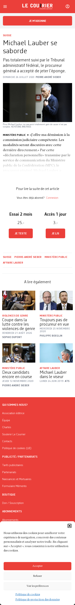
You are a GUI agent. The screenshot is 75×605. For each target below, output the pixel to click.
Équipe (6, 420)
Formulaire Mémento (14, 486)
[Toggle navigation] (5, 6)
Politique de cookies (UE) (16, 448)
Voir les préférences (38, 586)
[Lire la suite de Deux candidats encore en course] (18, 353)
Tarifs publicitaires (12, 465)
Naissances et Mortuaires (16, 479)
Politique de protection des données (37, 599)
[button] (69, 526)
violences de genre (15, 316)
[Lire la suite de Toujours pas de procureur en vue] (56, 300)
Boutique (8, 494)
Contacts (7, 441)
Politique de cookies (27, 594)
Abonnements (10, 520)
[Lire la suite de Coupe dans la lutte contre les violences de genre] (18, 300)
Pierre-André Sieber (28, 257)
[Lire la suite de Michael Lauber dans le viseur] (56, 353)
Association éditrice (13, 413)
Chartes (6, 427)
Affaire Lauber (13, 263)
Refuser (37, 576)
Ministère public (56, 257)
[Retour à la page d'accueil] (37, 6)
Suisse (7, 35)
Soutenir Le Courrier (13, 434)
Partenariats (9, 472)
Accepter (37, 566)
